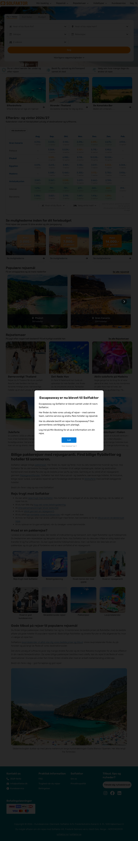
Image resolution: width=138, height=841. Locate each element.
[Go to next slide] (124, 301)
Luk (69, 440)
